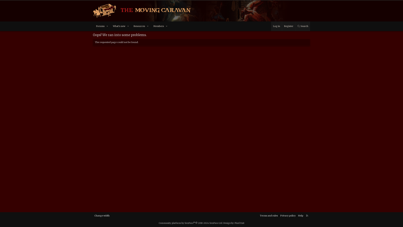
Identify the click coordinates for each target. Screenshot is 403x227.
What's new (119, 26)
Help (300, 215)
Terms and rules (269, 215)
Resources (139, 26)
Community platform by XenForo (191, 223)
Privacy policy (288, 215)
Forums (100, 26)
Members (158, 26)
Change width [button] (102, 215)
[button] (107, 26)
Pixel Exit (239, 223)
